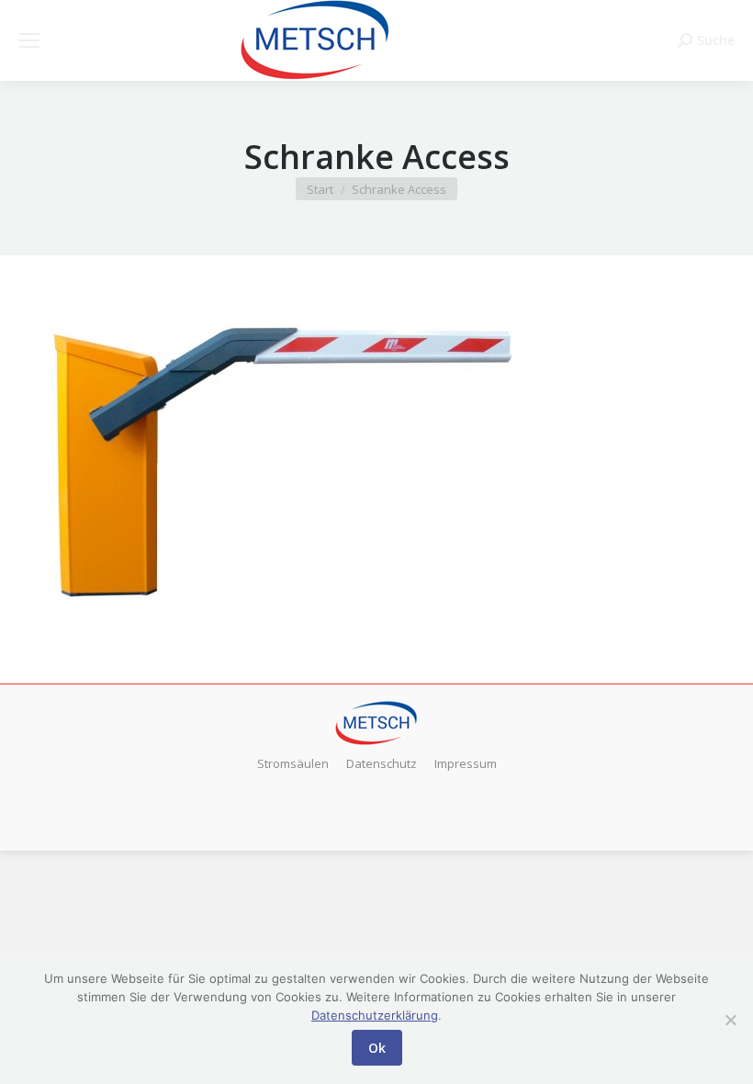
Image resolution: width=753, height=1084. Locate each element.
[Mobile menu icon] (29, 40)
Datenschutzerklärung (374, 1015)
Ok (377, 1047)
